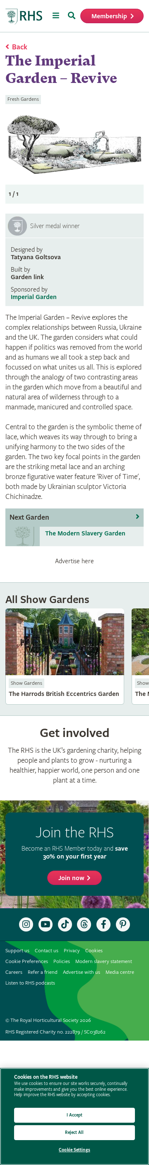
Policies (61, 961)
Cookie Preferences (26, 961)
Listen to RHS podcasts (30, 983)
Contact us (46, 951)
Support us (17, 951)
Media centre (120, 972)
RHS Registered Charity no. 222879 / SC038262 (55, 1032)
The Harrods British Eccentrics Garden (64, 656)
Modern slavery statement (103, 961)
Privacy (72, 951)
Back (19, 47)
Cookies (94, 951)
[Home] (24, 17)
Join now (71, 878)
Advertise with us (81, 972)
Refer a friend (43, 972)
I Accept (75, 1115)
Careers (13, 972)
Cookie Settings (74, 1150)
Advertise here (74, 561)
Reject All (74, 1132)
